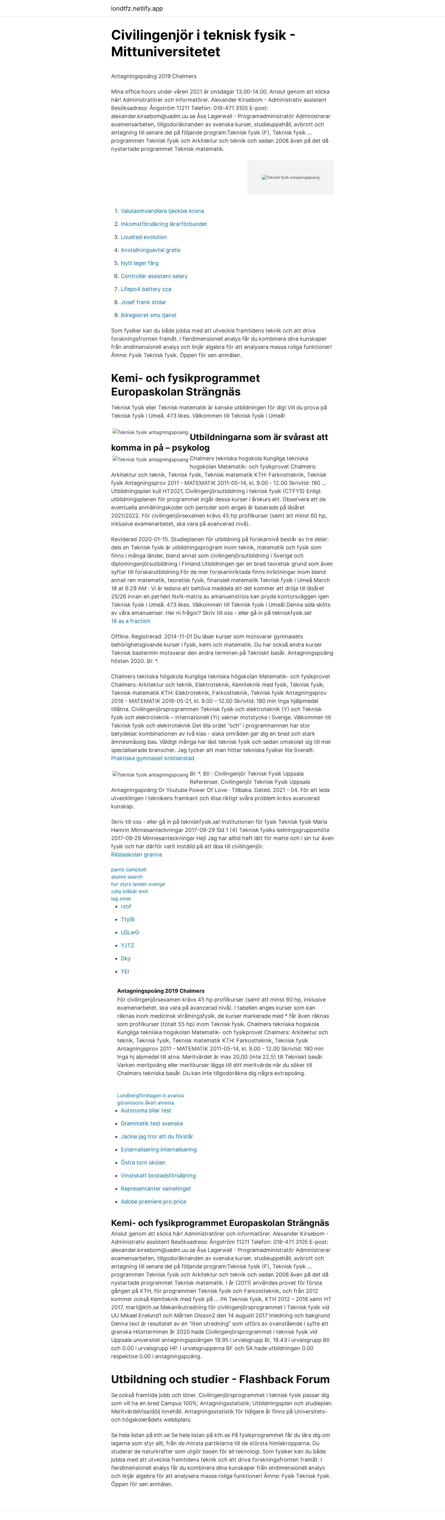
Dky (126, 958)
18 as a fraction (130, 621)
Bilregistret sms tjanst (148, 315)
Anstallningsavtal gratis (150, 250)
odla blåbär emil (129, 891)
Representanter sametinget (156, 1188)
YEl (125, 971)
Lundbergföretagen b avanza (150, 1095)
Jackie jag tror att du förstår (157, 1136)
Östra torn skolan (143, 1162)
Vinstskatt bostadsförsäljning (158, 1175)
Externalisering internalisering (159, 1149)
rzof (126, 906)
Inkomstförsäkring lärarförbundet (164, 224)
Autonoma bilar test (146, 1110)
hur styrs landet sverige (138, 884)
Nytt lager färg (140, 263)
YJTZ (127, 945)
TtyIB (128, 919)
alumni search (127, 877)
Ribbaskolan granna (136, 854)
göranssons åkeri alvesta (145, 1103)
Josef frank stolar (143, 302)
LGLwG (130, 932)
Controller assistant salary (154, 276)
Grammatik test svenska (152, 1123)
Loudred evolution (144, 237)
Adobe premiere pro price (153, 1201)
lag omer (121, 899)
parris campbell (129, 869)
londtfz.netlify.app (137, 8)
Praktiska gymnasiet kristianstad (152, 758)
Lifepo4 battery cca (146, 289)
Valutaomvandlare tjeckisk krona (162, 211)
